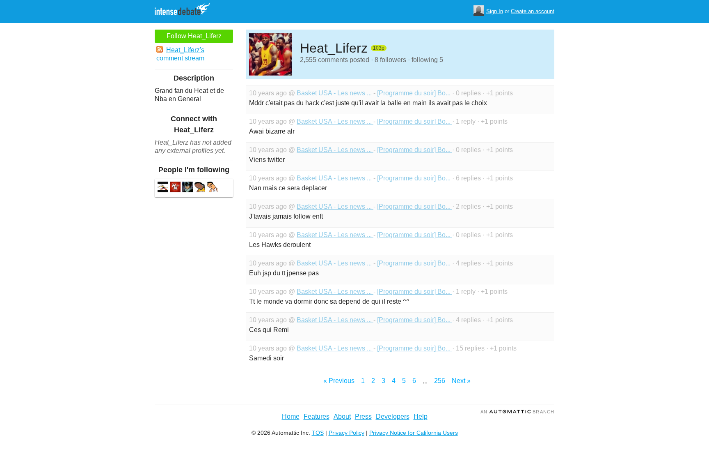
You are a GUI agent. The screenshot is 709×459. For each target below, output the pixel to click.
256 (439, 380)
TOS (318, 432)
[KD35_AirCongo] (212, 188)
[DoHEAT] (175, 188)
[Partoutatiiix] (163, 188)
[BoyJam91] (187, 188)
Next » (461, 380)
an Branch (517, 411)
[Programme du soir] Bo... (414, 93)
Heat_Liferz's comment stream (180, 54)
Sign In (494, 11)
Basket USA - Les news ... (335, 93)
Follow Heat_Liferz (194, 35)
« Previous (338, 380)
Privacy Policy (346, 432)
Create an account (532, 11)
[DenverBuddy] (199, 188)
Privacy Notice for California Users (413, 432)
